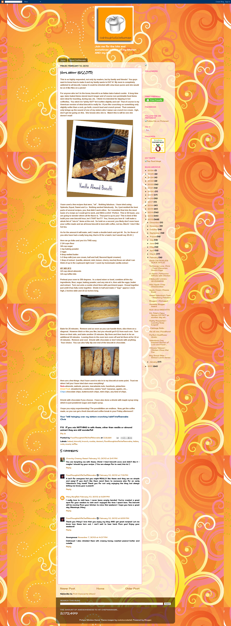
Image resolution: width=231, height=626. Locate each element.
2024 (151, 177)
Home (63, 60)
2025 (151, 174)
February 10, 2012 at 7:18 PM (113, 475)
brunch (85, 441)
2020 (151, 191)
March (153, 254)
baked (70, 441)
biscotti (77, 441)
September (155, 233)
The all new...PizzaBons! (160, 331)
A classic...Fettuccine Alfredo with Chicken (159, 275)
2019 (151, 195)
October (154, 229)
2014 (151, 212)
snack (68, 444)
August (153, 236)
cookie (92, 441)
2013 (151, 216)
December (155, 222)
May (152, 247)
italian (135, 441)
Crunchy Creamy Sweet (77, 458)
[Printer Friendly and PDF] (154, 101)
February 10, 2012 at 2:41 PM (103, 458)
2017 (151, 202)
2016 (151, 205)
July (152, 240)
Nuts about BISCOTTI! (159, 310)
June (152, 243)
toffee (74, 444)
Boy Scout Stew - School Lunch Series (159, 356)
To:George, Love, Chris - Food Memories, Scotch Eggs (159, 268)
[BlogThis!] (124, 438)
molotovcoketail (124, 620)
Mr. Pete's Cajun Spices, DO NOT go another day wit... (159, 315)
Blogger (147, 620)
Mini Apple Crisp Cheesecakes (157, 285)
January (154, 362)
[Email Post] (117, 438)
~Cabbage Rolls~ (156, 328)
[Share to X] (126, 438)
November (155, 226)
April (152, 250)
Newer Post (67, 588)
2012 (151, 219)
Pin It (63, 433)
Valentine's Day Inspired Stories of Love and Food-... (159, 342)
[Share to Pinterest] (131, 438)
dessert (99, 441)
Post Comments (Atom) (84, 594)
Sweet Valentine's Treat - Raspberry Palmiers (160, 296)
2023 (151, 181)
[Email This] (122, 438)
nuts (62, 444)
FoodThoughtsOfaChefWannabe (81, 475)
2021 (151, 188)
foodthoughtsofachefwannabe (118, 441)
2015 (151, 209)
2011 (150, 366)
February (154, 257)
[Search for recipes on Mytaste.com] (153, 161)
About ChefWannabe (78, 60)
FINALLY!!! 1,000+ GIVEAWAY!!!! (158, 280)
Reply (68, 468)
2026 (151, 170)
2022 (151, 184)
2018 (151, 198)
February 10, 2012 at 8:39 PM (95, 497)
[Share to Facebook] (129, 438)
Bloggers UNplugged (158, 301)
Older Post (132, 588)
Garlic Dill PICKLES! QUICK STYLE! (158, 262)
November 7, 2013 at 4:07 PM (92, 537)
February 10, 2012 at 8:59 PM (114, 518)
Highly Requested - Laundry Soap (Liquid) (158, 323)
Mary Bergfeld (72, 497)
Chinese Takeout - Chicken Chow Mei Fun (159, 350)
